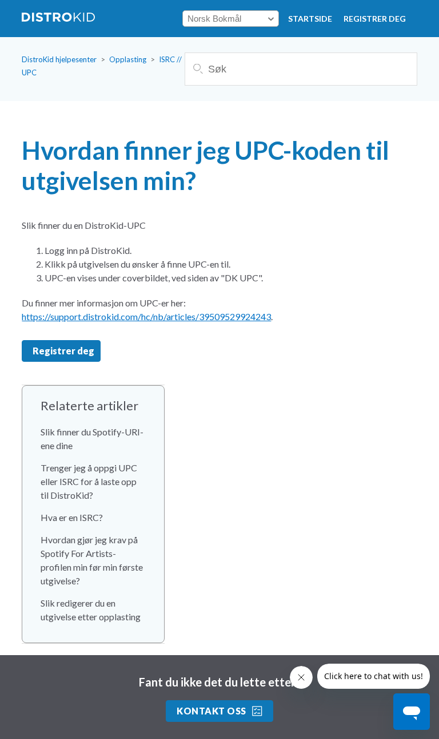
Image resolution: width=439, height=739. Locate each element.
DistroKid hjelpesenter (59, 59)
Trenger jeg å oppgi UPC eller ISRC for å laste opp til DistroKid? (89, 481)
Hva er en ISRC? (72, 517)
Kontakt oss (211, 710)
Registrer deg (375, 18)
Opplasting (127, 59)
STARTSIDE (310, 18)
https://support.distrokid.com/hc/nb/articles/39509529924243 (146, 316)
